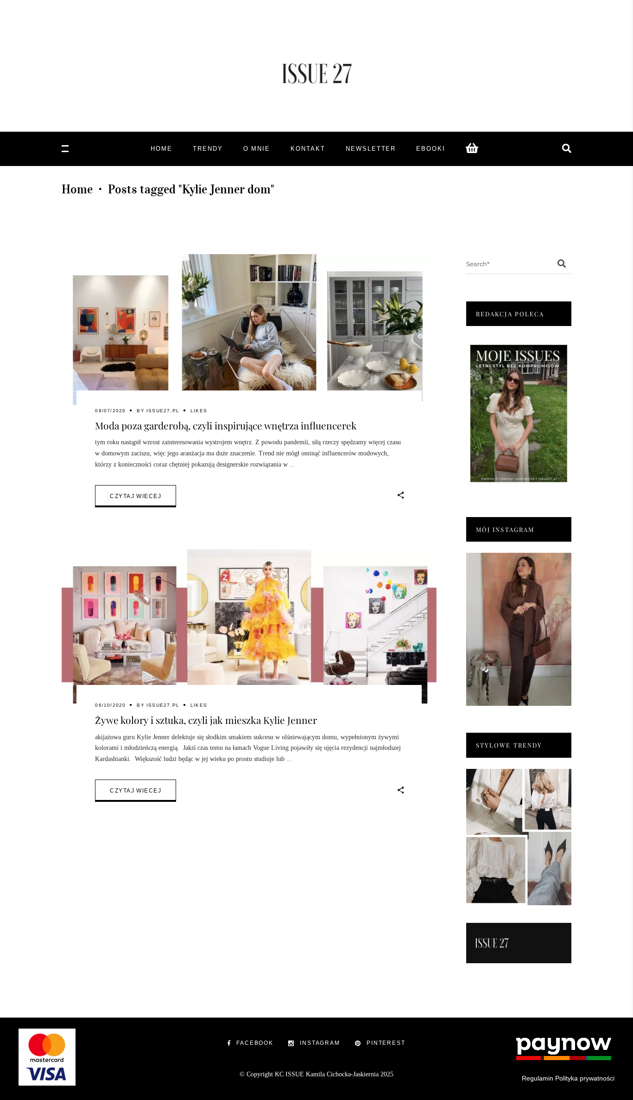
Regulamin (537, 1078)
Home (77, 189)
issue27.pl (162, 410)
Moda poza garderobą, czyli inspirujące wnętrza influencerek (226, 425)
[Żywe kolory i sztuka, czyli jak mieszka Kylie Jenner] (249, 635)
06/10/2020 (110, 705)
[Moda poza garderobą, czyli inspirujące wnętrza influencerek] (249, 340)
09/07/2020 (110, 410)
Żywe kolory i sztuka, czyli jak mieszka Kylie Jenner (206, 719)
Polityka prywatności (584, 1078)
